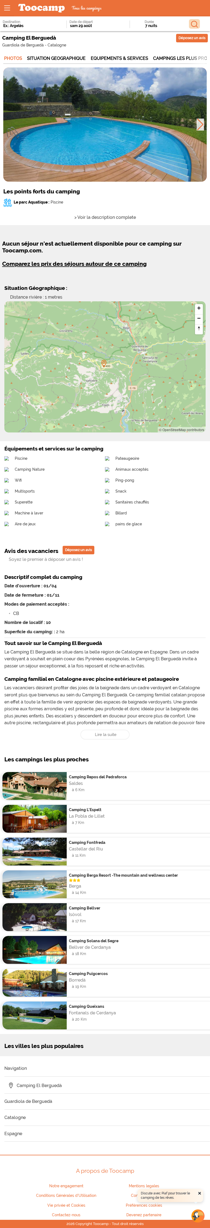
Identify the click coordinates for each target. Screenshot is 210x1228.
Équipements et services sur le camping (53, 449)
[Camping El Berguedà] (103, 363)
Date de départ (81, 21)
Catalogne (57, 45)
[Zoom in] (199, 308)
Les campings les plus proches (46, 759)
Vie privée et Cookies (66, 1205)
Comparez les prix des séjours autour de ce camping (74, 263)
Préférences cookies (144, 1205)
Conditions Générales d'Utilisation (66, 1195)
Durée (149, 21)
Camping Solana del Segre (93, 940)
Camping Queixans (86, 1006)
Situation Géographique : (35, 288)
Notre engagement (66, 1186)
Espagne (13, 1133)
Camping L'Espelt (85, 809)
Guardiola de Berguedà (23, 45)
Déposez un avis (192, 38)
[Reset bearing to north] (199, 328)
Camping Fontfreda (87, 842)
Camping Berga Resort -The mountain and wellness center (123, 875)
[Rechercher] (194, 24)
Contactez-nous (66, 1215)
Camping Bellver (84, 908)
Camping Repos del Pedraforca (98, 777)
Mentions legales (144, 1186)
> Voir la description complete (105, 217)
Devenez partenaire (143, 1215)
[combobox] (27, 25)
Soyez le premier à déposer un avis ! (46, 559)
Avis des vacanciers (31, 550)
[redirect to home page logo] (41, 8)
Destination (11, 21)
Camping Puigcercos (88, 973)
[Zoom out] (199, 318)
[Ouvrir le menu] (7, 8)
